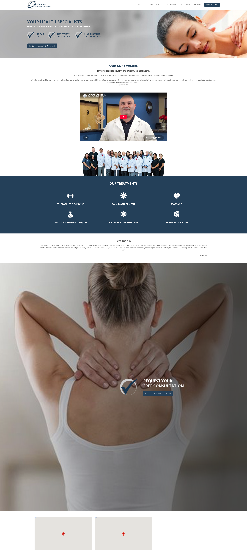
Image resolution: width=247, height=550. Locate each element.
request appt (212, 5)
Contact (198, 5)
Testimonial (171, 5)
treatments (156, 5)
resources (185, 5)
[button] (142, 5)
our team (141, 5)
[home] (39, 5)
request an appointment (42, 46)
